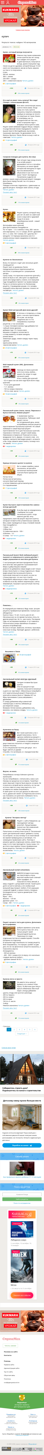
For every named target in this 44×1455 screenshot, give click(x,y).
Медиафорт (32, 1444)
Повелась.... (8, 605)
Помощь (7, 1361)
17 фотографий (11, 488)
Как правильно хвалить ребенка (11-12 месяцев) (22, 1177)
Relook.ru (11, 1427)
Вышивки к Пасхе (12, 651)
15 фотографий (11, 140)
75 (23, 764)
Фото (16, 47)
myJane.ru (11, 1421)
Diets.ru (33, 1414)
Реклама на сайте (11, 1352)
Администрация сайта (11, 1368)
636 (23, 93)
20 (23, 915)
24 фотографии (11, 348)
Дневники (7, 47)
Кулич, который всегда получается (17, 52)
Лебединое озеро (18, 1240)
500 (23, 253)
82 (24, 303)
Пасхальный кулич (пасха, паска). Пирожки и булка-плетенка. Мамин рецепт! (22, 411)
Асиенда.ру (33, 1421)
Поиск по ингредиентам (22, 1203)
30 (23, 548)
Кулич (5, 209)
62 (24, 598)
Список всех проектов (22, 1435)
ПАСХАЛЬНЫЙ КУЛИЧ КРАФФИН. (16, 870)
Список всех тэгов (9, 1048)
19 (23, 1018)
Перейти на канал (20, 1145)
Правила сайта (9, 1365)
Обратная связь (9, 1375)
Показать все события (22, 1295)
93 (24, 404)
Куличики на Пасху (11, 730)
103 (23, 498)
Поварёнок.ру (11, 1414)
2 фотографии (10, 84)
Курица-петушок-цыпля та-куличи (17, 463)
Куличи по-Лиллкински (13, 260)
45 (23, 672)
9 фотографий (10, 243)
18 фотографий (11, 394)
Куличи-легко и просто (12, 979)
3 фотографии (10, 906)
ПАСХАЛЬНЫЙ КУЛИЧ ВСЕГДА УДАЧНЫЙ (19, 679)
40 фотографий (25, 655)
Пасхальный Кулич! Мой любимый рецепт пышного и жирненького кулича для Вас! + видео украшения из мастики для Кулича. (21, 557)
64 (24, 456)
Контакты (8, 1355)
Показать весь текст (10, 192)
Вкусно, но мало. (10, 771)
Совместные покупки (23, 30)
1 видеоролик (10, 446)
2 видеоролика (11, 589)
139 (23, 357)
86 (23, 972)
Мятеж (13, 1285)
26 (23, 863)
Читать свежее (10, 1346)
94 (24, 644)
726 (23, 150)
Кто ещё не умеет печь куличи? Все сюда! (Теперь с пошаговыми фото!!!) (20, 101)
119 (23, 202)
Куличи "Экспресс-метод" (16, 818)
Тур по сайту (8, 1372)
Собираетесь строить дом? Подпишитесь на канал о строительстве (21, 1089)
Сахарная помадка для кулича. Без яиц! (19, 157)
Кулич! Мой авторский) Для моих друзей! (20, 310)
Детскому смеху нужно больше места (22, 1100)
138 (23, 810)
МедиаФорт (22, 1402)
